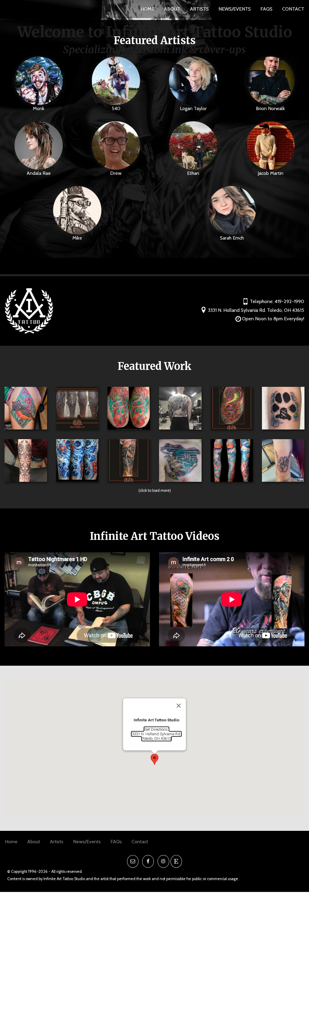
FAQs (266, 9)
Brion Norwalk (270, 108)
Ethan (193, 173)
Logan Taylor (193, 108)
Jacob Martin (270, 173)
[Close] (178, 705)
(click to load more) (155, 490)
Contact (293, 9)
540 (116, 108)
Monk (38, 108)
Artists (199, 9)
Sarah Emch (232, 238)
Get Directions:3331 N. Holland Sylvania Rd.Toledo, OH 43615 (156, 734)
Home (147, 9)
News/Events (234, 9)
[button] (154, 759)
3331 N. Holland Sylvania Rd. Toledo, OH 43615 (256, 310)
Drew (116, 173)
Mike (77, 238)
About (172, 9)
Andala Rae (39, 173)
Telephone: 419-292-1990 (277, 301)
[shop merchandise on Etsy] (176, 861)
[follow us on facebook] (148, 861)
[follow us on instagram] (163, 861)
